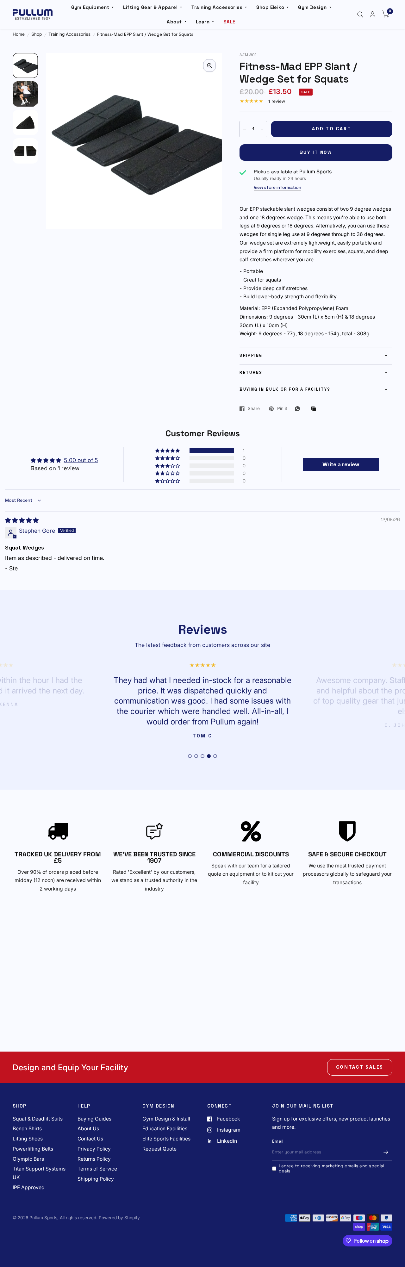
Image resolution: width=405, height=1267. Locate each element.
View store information (277, 187)
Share (254, 408)
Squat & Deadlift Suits (38, 1119)
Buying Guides (94, 1119)
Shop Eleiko (270, 7)
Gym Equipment (90, 7)
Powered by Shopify (119, 1217)
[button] (168, 450)
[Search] (360, 14)
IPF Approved (29, 1187)
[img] (22, 520)
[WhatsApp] (299, 408)
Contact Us (90, 1139)
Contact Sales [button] (360, 1067)
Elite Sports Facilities (166, 1139)
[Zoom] (209, 65)
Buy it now (316, 152)
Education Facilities (164, 1129)
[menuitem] (92, 7)
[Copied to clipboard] (315, 409)
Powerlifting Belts (33, 1149)
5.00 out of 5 (81, 460)
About (174, 22)
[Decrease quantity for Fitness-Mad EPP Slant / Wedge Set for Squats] (244, 129)
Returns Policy (94, 1159)
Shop (36, 34)
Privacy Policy (94, 1149)
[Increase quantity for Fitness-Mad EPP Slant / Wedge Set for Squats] (262, 129)
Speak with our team (235, 866)
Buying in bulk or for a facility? (285, 389)
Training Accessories (216, 7)
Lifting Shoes (28, 1139)
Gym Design (312, 7)
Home (19, 34)
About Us (88, 1129)
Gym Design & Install (166, 1119)
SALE (229, 22)
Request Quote (159, 1149)
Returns (251, 372)
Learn (202, 22)
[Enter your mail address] (386, 1152)
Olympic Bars (28, 1159)
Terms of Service (97, 1169)
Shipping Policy (96, 1179)
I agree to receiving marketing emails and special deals (331, 1168)
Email (277, 1141)
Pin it (282, 408)
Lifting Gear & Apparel (150, 7)
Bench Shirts (27, 1129)
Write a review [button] (340, 464)
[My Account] (372, 14)
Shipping (251, 355)
